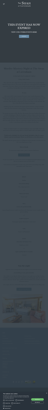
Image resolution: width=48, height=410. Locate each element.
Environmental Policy (7, 343)
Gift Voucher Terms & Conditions (32, 343)
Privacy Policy (28, 336)
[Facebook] (13, 382)
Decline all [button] (37, 402)
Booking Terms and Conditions (32, 341)
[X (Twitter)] (19, 382)
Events (24, 36)
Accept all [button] (37, 399)
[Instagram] (16, 382)
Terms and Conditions (30, 338)
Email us (4, 377)
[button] (16, 408)
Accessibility (5, 338)
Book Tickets (24, 155)
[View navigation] (4, 4)
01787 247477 (5, 375)
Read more (12, 398)
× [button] (46, 393)
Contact (4, 336)
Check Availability (24, 289)
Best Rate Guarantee (7, 341)
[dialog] (24, 401)
